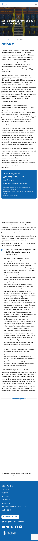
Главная (3, 40)
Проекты (11, 40)
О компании (7, 486)
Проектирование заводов (13, 507)
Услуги (4, 493)
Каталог (5, 489)
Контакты (6, 500)
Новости (5, 503)
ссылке (27, 476)
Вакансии (6, 510)
